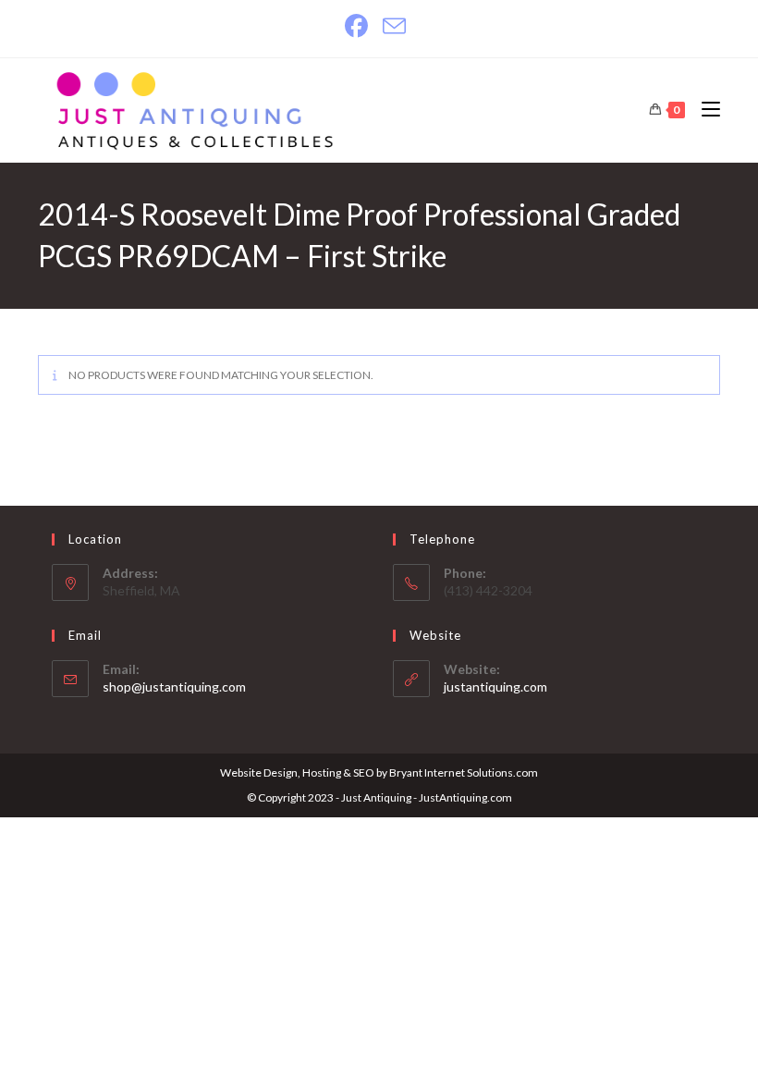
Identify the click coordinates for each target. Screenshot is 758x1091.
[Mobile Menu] (704, 109)
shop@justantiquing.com (174, 686)
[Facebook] (360, 26)
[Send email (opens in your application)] (394, 26)
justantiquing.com (495, 686)
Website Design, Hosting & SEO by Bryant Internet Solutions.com (379, 772)
